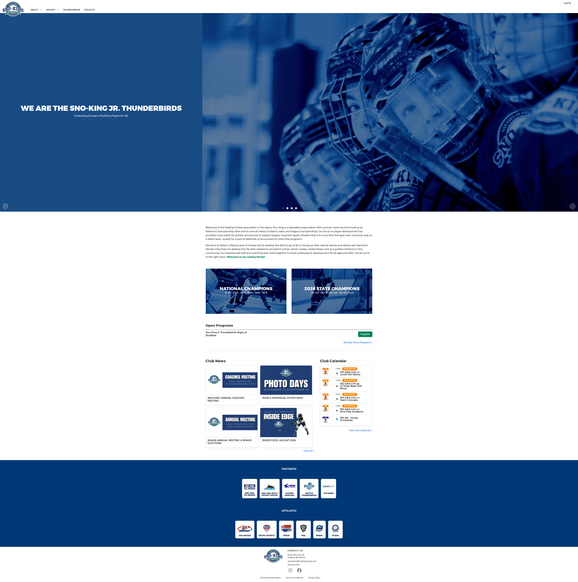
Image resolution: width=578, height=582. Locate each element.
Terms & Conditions (294, 578)
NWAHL (319, 535)
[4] (296, 208)
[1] (283, 208)
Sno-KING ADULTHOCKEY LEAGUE (270, 494)
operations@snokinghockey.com (302, 561)
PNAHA (286, 535)
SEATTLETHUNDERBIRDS (309, 494)
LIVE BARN (328, 493)
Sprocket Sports (274, 578)
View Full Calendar (360, 430)
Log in (567, 3)
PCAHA (335, 535)
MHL (303, 535)
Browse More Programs (357, 342)
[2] (287, 208)
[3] (292, 208)
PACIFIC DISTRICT (267, 535)
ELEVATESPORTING (289, 494)
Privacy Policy (314, 578)
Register (365, 334)
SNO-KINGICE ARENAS (249, 494)
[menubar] (62, 10)
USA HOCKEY (245, 535)
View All (308, 450)
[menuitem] (36, 10)
